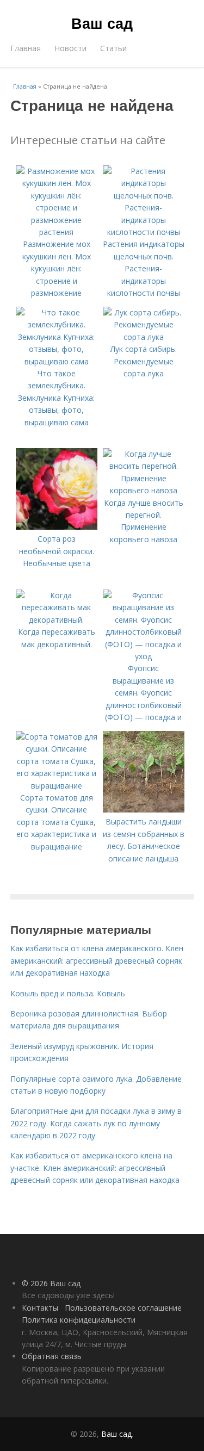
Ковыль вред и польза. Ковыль (67, 993)
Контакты (40, 1308)
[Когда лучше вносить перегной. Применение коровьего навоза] (143, 490)
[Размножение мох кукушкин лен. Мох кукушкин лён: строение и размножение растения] (56, 232)
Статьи (113, 48)
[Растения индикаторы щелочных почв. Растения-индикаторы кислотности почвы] (143, 232)
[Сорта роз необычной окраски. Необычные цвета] (56, 527)
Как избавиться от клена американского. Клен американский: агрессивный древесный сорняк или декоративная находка (96, 960)
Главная (25, 48)
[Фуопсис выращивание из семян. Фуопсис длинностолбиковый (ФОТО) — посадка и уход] (143, 656)
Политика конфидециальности (78, 1319)
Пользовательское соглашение (123, 1308)
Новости (70, 48)
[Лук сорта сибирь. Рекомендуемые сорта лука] (143, 337)
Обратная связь (52, 1356)
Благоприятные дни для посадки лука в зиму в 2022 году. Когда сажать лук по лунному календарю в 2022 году (96, 1123)
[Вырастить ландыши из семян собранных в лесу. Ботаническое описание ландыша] (143, 809)
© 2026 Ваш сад (51, 1283)
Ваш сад (102, 23)
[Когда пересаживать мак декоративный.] (56, 620)
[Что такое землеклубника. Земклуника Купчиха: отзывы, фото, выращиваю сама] (56, 361)
